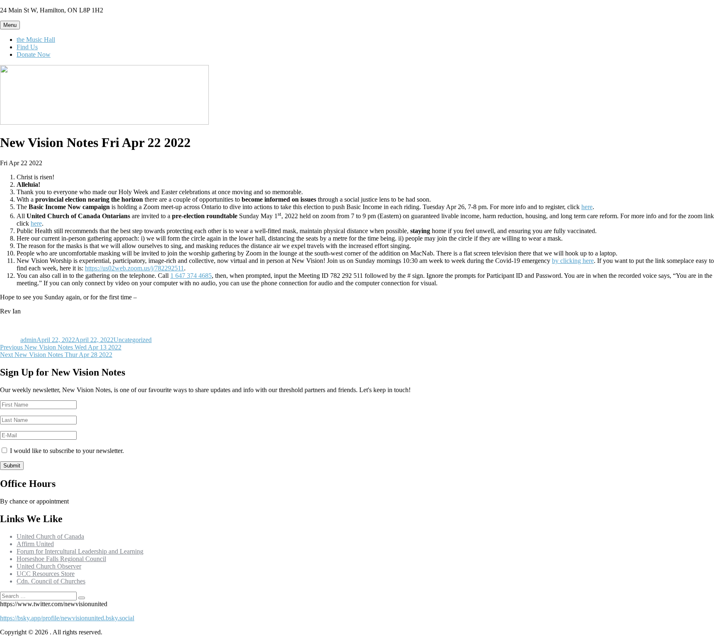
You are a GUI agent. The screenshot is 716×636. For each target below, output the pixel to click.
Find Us (27, 47)
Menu (10, 25)
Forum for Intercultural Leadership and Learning (80, 551)
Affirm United (35, 543)
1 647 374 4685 (191, 275)
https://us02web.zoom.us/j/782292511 (134, 268)
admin (28, 339)
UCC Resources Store (46, 573)
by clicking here (573, 260)
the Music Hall (36, 39)
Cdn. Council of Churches (51, 581)
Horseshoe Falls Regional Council (61, 558)
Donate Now (34, 54)
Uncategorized (133, 339)
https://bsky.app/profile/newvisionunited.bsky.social (67, 618)
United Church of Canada (50, 536)
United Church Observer (49, 566)
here (587, 206)
